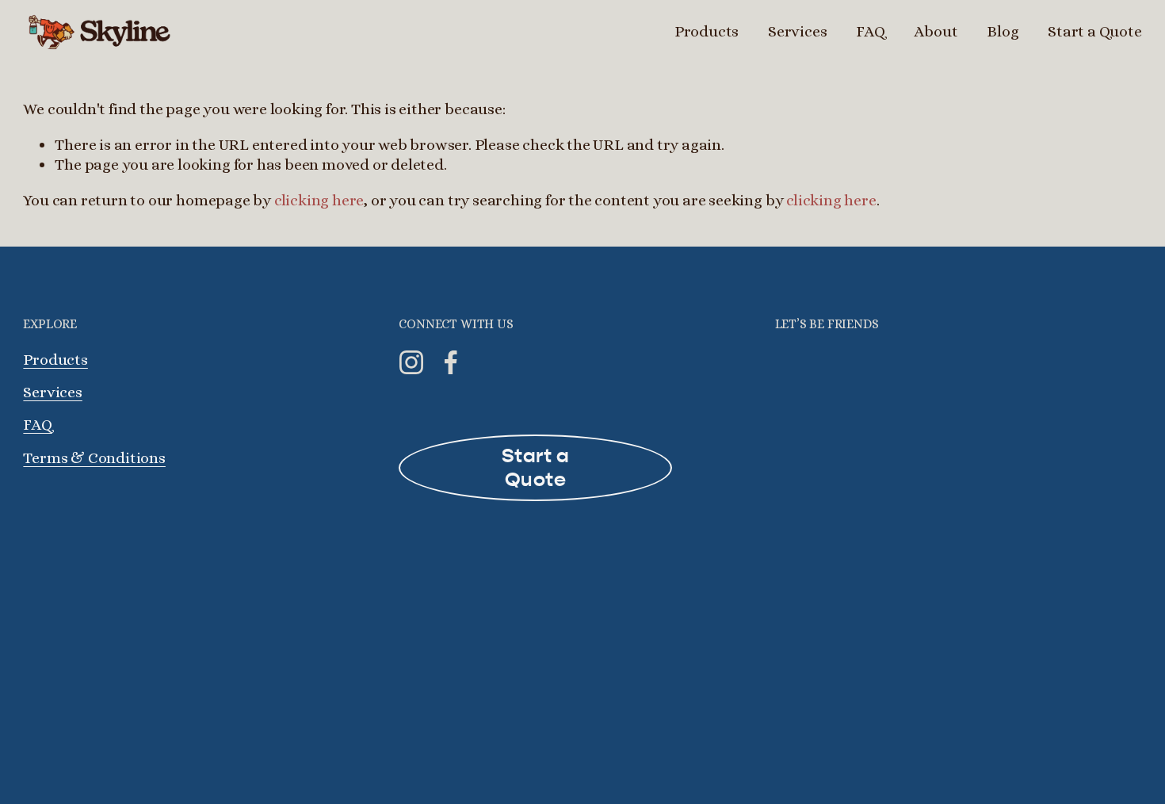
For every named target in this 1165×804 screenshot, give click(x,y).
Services (797, 31)
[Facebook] (451, 362)
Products (55, 359)
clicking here (319, 200)
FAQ (870, 31)
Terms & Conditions (94, 458)
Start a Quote (1094, 31)
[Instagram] (411, 362)
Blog (1002, 31)
